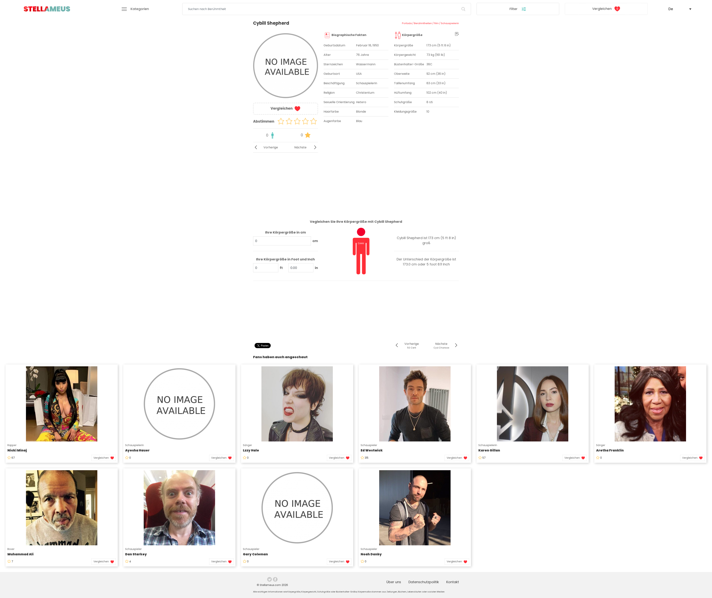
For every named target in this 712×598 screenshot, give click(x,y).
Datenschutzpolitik (423, 582)
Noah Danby (371, 554)
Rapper (12, 445)
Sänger (247, 445)
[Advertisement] (285, 183)
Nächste (300, 147)
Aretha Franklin (610, 450)
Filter (514, 8)
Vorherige (270, 147)
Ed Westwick (372, 450)
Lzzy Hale (251, 450)
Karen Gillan (489, 450)
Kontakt (452, 582)
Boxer (10, 549)
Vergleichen (605, 8)
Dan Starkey (136, 554)
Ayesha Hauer (137, 450)
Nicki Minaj (17, 450)
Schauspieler (369, 445)
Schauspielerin (134, 445)
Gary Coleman (255, 554)
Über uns (393, 582)
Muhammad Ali (20, 554)
